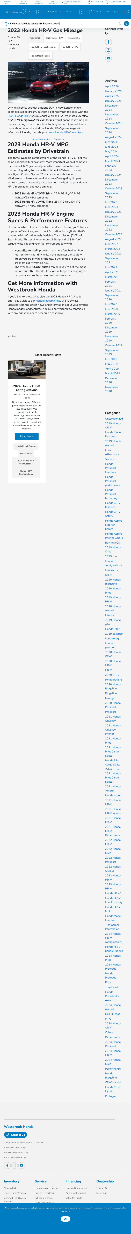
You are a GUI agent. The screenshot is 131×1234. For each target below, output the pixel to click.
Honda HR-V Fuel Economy (43, 47)
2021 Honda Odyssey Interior (113, 730)
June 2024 (111, 147)
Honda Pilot (112, 629)
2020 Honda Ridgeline (113, 686)
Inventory (12, 1181)
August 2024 (113, 137)
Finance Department (76, 1188)
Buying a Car (113, 543)
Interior (109, 615)
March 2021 (112, 277)
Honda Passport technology (112, 494)
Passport (110, 712)
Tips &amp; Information (112, 927)
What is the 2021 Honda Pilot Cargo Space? (113, 776)
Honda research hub (48, 301)
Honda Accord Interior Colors (114, 536)
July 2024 (111, 142)
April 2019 (112, 369)
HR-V (108, 670)
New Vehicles (11, 1188)
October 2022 (113, 234)
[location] (62, 2)
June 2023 (111, 207)
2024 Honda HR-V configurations (113, 938)
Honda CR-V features (112, 505)
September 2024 (112, 130)
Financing (73, 1181)
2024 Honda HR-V (113, 1053)
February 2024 (110, 168)
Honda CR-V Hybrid (112, 1089)
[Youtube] (108, 58)
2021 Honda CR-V (113, 820)
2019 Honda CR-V (113, 425)
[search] (128, 12)
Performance (113, 1069)
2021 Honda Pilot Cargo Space (113, 752)
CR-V (108, 575)
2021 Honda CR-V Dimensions (113, 831)
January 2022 (113, 253)
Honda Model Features (113, 434)
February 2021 (110, 284)
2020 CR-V (112, 675)
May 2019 (111, 364)
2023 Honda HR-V (54, 38)
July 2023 (111, 202)
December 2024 (111, 108)
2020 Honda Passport (113, 705)
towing (109, 698)
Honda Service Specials (47, 1188)
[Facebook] (108, 42)
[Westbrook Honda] (13, 12)
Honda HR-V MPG (70, 47)
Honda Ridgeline (111, 1076)
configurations (113, 680)
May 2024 (111, 151)
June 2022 (111, 244)
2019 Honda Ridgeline (113, 582)
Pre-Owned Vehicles (15, 1193)
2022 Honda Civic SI (113, 869)
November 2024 (111, 117)
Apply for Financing (76, 1193)
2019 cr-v (111, 556)
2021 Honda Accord (113, 789)
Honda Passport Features (110, 468)
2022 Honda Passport (113, 860)
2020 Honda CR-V (113, 654)
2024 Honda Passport (113, 1044)
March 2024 (112, 161)
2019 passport (114, 634)
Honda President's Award (112, 996)
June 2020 (111, 309)
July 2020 (111, 304)
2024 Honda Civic (113, 1062)
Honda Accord (113, 795)
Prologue (110, 1096)
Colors (109, 1032)
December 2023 (111, 182)
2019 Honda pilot (113, 622)
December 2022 (111, 219)
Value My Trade (74, 1198)
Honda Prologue (110, 976)
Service (109, 459)
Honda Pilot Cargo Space (112, 762)
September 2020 (112, 297)
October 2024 (113, 123)
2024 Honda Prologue (113, 967)
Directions (101, 1193)
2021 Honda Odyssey (113, 719)
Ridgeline (111, 693)
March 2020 (112, 314)
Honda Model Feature (40, 55)
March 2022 (112, 249)
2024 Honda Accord (113, 1007)
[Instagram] (108, 50)
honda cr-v (111, 570)
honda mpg (112, 638)
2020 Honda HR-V (113, 663)
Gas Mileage (112, 1014)
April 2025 (112, 96)
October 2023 (113, 188)
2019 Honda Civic (113, 549)
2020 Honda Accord (113, 608)
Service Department (45, 1193)
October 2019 (113, 345)
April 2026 (112, 86)
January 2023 (113, 212)
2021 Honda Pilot (113, 741)
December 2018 (111, 380)
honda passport (110, 645)
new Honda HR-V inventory (66, 132)
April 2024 (112, 156)
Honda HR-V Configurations (114, 949)
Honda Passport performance (113, 481)
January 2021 (113, 290)
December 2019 (111, 330)
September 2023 (112, 195)
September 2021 (112, 260)
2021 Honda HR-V (113, 802)
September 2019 (112, 352)
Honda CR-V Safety (112, 514)
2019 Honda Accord (113, 443)
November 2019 (111, 338)
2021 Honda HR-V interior (113, 811)
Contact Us (59, 139)
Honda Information (41, 139)
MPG (108, 1019)
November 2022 (111, 228)
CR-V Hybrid (113, 1082)
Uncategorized (114, 419)
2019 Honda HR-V (113, 599)
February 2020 (110, 321)
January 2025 (113, 101)
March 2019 (112, 373)
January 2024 (113, 175)
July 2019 (111, 359)
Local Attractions (112, 452)
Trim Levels (112, 987)
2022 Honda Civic (113, 851)
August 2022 (113, 239)
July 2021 (111, 267)
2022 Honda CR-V (113, 842)
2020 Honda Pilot (113, 591)
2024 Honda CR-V (113, 1026)
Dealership (105, 1181)
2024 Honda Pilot (113, 958)
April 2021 (112, 272)
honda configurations (113, 563)
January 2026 (113, 91)
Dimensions (112, 1037)
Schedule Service (44, 1198)
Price (108, 982)
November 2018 (111, 389)
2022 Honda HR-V (113, 878)
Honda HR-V (74, 38)
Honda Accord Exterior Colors (113, 525)
